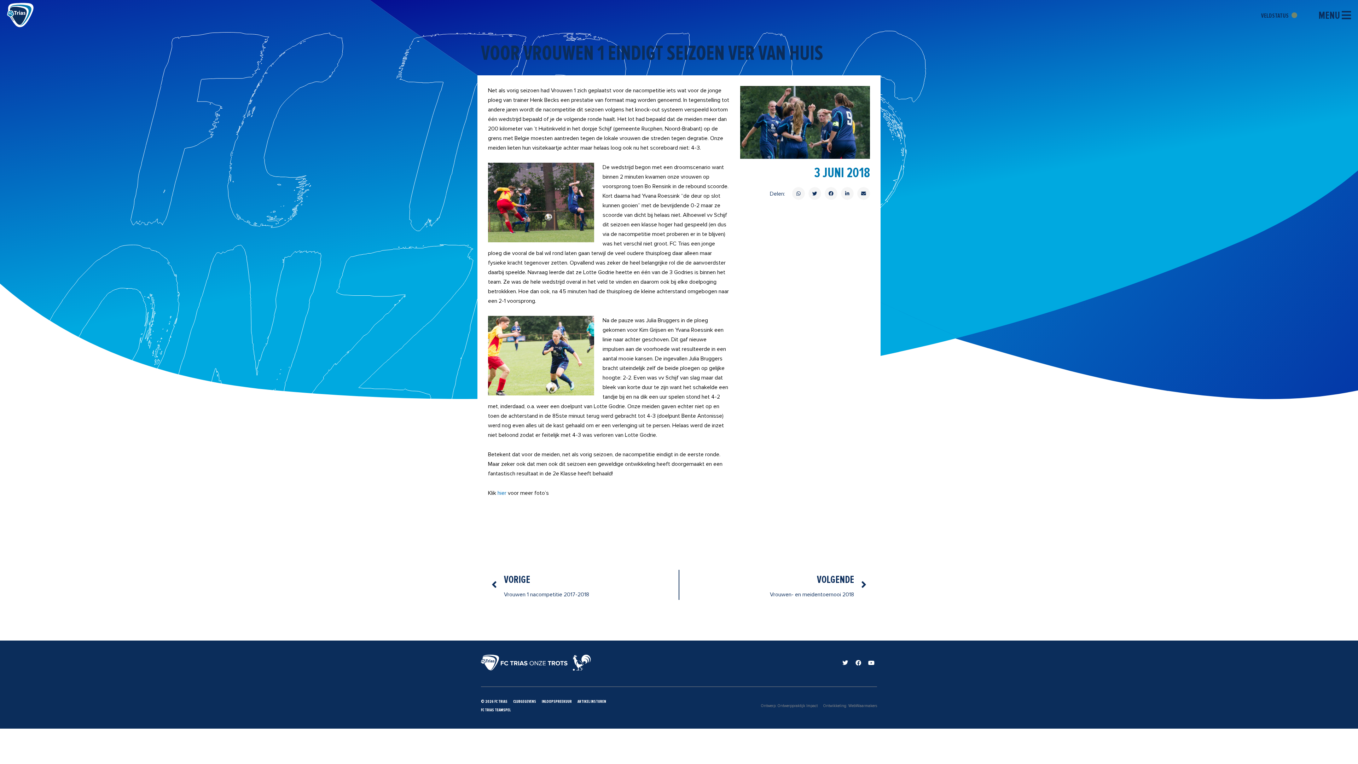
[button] (798, 193)
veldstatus (1275, 15)
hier (502, 493)
